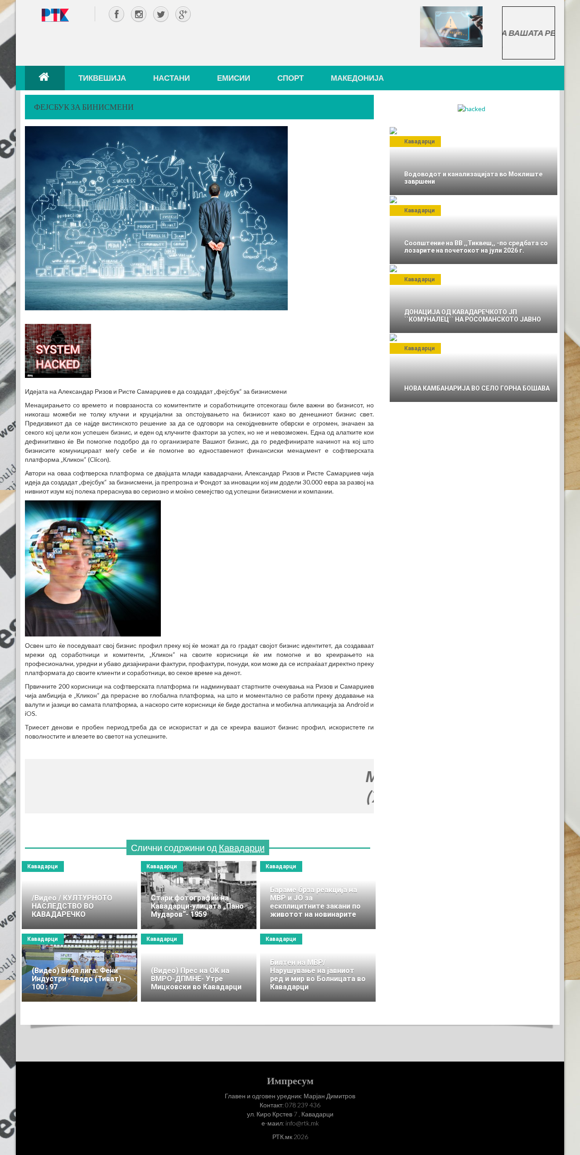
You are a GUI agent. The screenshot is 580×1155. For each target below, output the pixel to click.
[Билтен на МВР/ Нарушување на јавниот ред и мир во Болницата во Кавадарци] (318, 968)
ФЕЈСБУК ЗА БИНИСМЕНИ (84, 107)
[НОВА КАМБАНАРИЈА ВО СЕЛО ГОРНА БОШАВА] (473, 368)
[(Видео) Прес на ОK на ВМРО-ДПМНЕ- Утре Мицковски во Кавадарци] (198, 968)
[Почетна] (45, 78)
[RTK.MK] (55, 15)
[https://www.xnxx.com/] (451, 26)
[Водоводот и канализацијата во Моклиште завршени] (473, 161)
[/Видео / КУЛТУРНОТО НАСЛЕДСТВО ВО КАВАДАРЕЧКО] (79, 895)
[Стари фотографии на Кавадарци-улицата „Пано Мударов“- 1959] (198, 895)
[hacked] (471, 108)
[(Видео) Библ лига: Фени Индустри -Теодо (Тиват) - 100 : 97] (79, 968)
